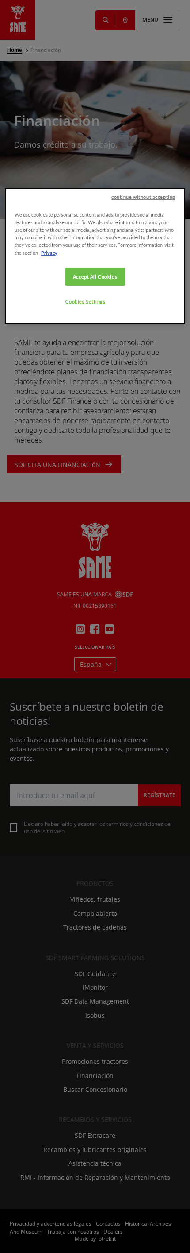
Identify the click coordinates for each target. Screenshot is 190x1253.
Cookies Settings (85, 301)
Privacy (49, 253)
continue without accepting (143, 197)
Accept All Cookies (95, 277)
